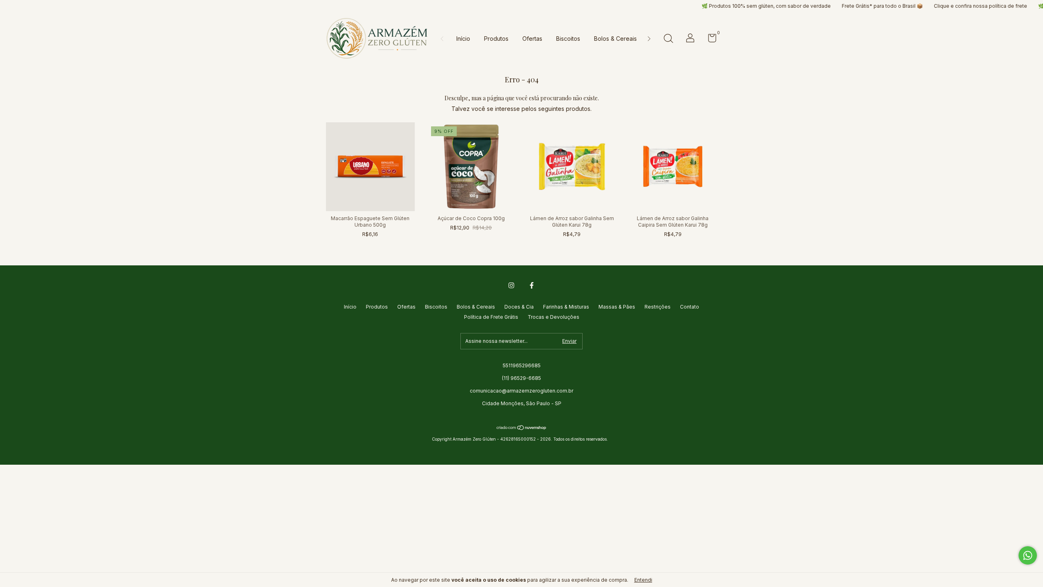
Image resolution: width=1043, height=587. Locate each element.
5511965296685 (522, 365)
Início (463, 38)
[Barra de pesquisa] (668, 39)
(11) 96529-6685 (521, 378)
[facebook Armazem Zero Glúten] (531, 285)
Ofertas (532, 38)
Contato (689, 307)
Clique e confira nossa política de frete (955, 6)
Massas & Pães (617, 307)
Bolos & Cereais (615, 38)
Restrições (658, 307)
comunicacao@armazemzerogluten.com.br (521, 391)
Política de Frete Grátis (491, 317)
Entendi (643, 580)
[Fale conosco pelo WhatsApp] (1028, 555)
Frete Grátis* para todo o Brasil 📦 (857, 6)
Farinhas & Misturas (566, 307)
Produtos (496, 38)
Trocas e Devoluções (553, 317)
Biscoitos (568, 38)
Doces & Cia (519, 307)
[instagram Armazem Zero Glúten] (511, 285)
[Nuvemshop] (521, 428)
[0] (709, 40)
